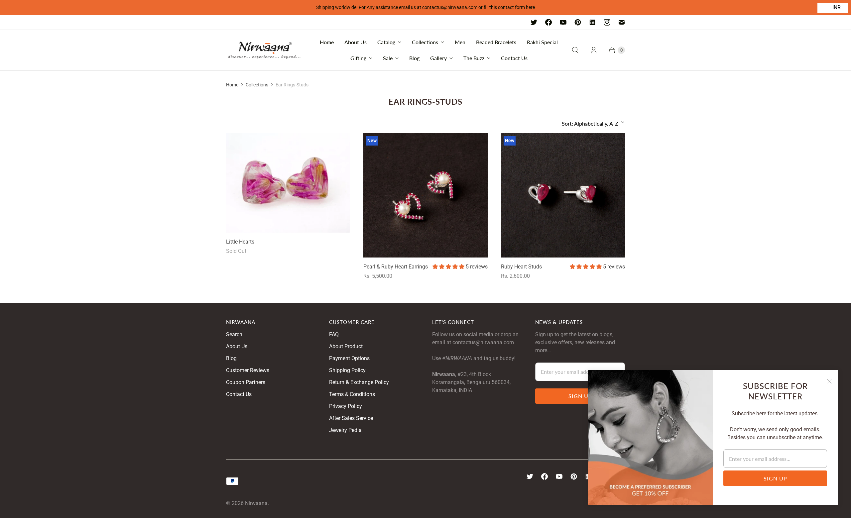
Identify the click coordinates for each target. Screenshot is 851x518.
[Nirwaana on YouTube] (563, 22)
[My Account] (593, 50)
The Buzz (473, 58)
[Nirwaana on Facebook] (548, 22)
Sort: (590, 123)
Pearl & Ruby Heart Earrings (395, 266)
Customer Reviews (247, 370)
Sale (388, 58)
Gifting (358, 58)
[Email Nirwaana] (621, 22)
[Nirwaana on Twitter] (534, 22)
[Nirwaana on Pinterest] (577, 22)
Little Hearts (240, 242)
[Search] (575, 50)
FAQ (334, 334)
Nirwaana (256, 503)
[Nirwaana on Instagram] (607, 22)
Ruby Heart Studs (521, 266)
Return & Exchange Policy (359, 382)
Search (234, 334)
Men (460, 42)
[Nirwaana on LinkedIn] (592, 22)
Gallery (438, 58)
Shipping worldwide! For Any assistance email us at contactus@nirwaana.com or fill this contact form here (425, 7)
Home (327, 42)
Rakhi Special (542, 42)
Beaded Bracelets (496, 42)
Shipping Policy (347, 370)
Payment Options (349, 358)
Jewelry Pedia (345, 430)
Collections (425, 42)
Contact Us (514, 58)
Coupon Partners (245, 382)
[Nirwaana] (264, 50)
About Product (346, 346)
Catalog (386, 42)
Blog (414, 58)
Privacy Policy (345, 406)
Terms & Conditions (352, 394)
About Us (355, 42)
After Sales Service (351, 418)
